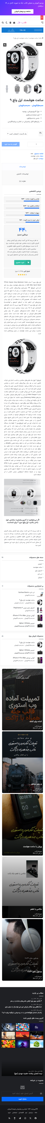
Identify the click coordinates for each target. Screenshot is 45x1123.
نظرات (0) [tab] (22, 181)
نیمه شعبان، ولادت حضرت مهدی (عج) (27, 17)
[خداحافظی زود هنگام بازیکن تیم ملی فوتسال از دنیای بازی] (36, 1035)
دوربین (40, 564)
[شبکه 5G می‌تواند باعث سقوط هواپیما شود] (36, 1027)
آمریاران (10, 1109)
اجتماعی (14, 1113)
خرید (9, 1113)
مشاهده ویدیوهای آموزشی (22, 11)
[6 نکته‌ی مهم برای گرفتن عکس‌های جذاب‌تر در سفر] (8, 1035)
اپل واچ (36, 158)
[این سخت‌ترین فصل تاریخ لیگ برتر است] (8, 1027)
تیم (26, 1113)
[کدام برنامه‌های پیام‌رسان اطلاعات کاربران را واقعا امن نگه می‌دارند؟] (22, 1027)
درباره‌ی (31, 1113)
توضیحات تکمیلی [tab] (23, 174)
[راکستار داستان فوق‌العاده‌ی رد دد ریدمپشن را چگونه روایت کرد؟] (22, 1035)
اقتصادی (21, 1113)
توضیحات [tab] (22, 166)
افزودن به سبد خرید (10, 144)
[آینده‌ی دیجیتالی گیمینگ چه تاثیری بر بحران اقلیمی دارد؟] (22, 1044)
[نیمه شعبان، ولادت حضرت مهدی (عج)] (36, 1044)
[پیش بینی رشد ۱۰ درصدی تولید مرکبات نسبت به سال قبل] (8, 1044)
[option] (22, 1064)
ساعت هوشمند (33, 38)
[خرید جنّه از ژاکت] (22, 30)
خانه (40, 38)
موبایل (40, 577)
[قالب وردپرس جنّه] (22, 22)
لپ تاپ (40, 574)
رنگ (40, 133)
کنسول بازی (38, 571)
